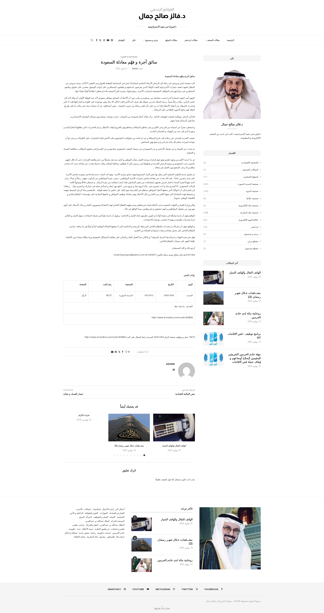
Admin (135, 68)
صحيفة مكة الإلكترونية (230, 205)
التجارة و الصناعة (117, 513)
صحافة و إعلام (71, 532)
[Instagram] (104, 40)
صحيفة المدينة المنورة (230, 183)
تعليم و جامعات (118, 528)
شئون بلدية (84, 532)
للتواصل (121, 40)
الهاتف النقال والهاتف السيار (174, 445)
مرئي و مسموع (151, 40)
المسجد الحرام (118, 520)
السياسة (121, 516)
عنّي (134, 40)
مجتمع (102, 536)
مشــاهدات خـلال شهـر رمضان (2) (129, 445)
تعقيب (75, 524)
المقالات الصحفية (230, 169)
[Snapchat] (112, 40)
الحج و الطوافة (91, 513)
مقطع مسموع (230, 248)
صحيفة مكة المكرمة (230, 212)
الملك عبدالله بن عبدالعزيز (97, 520)
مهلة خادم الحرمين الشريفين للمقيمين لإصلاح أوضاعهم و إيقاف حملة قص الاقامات (244, 358)
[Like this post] (126, 351)
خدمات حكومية (104, 532)
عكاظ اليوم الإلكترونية (230, 219)
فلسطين (111, 536)
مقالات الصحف (213, 40)
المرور (82, 516)
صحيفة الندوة (230, 191)
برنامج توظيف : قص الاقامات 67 (244, 335)
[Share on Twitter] (119, 351)
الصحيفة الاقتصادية (230, 162)
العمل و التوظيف (100, 516)
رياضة (93, 532)
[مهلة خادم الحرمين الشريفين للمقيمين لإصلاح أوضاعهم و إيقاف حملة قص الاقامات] (213, 359)
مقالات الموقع (171, 40)
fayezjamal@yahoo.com (132, 254)
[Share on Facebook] (122, 351)
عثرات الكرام (84, 415)
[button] (68, 434)
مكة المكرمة (92, 536)
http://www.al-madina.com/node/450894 (172, 317)
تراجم (82, 524)
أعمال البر (120, 509)
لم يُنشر (230, 226)
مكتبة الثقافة (79, 536)
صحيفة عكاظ (230, 198)
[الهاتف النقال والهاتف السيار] (174, 427)
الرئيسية (230, 40)
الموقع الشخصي (230, 176)
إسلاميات (96, 509)
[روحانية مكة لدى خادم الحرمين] (213, 318)
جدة (79, 528)
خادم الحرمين (118, 532)
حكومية (72, 528)
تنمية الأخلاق (87, 528)
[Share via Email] (112, 351)
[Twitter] (100, 40)
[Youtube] (108, 40)
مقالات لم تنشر (190, 40)
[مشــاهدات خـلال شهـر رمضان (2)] (129, 427)
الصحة (112, 516)
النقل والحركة (92, 524)
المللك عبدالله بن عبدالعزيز (112, 524)
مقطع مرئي (230, 241)
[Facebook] (96, 40)
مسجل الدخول (174, 479)
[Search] (91, 40)
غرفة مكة (120, 536)
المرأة (89, 516)
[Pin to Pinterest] (116, 351)
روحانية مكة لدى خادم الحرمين (248, 315)
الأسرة (79, 509)
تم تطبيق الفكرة (102, 528)
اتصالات (87, 509)
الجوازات (104, 513)
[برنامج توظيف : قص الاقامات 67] (213, 339)
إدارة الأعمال (108, 509)
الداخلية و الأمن (77, 513)
